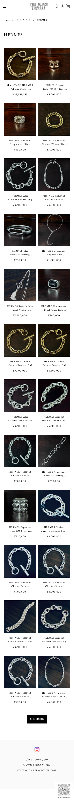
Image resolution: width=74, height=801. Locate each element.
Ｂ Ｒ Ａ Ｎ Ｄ (23, 20)
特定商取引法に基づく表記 (37, 765)
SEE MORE (37, 719)
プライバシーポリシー (37, 759)
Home (7, 20)
